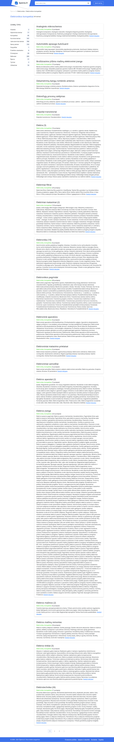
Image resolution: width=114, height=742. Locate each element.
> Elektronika (20, 11)
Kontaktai (94, 739)
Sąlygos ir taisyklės (84, 739)
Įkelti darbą (98, 3)
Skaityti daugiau (94, 36)
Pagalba (101, 739)
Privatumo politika (71, 739)
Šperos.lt (13, 11)
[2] (64, 731)
